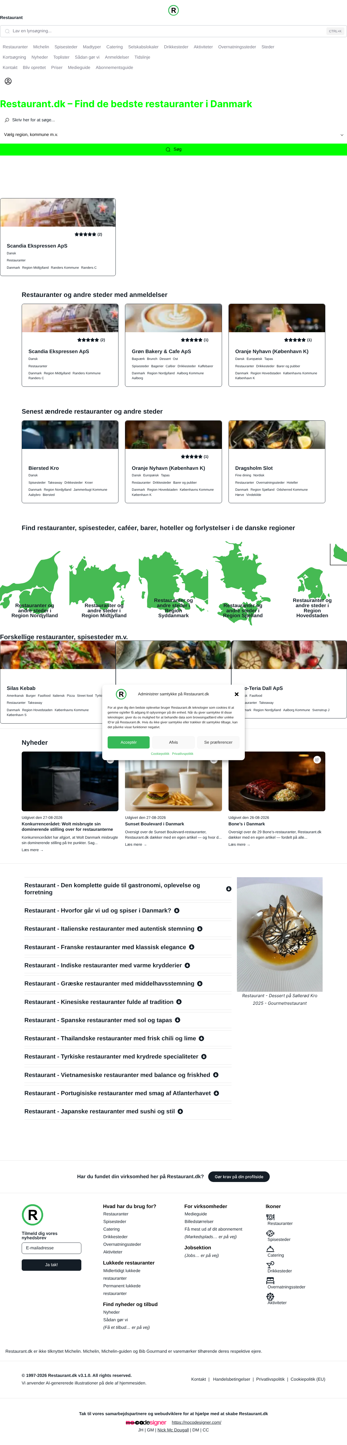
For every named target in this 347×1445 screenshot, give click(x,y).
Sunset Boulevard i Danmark (154, 824)
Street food (85, 696)
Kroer (89, 482)
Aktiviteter (112, 1252)
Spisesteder (140, 366)
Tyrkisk (100, 696)
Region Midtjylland (35, 268)
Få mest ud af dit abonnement (213, 1229)
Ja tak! (51, 1265)
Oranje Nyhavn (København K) (272, 351)
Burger (31, 696)
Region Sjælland (262, 490)
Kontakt (198, 1379)
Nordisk (258, 475)
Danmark (13, 268)
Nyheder (111, 1312)
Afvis (173, 742)
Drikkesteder (187, 366)
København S (17, 715)
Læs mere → (33, 850)
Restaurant (11, 17)
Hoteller (292, 482)
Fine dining (243, 475)
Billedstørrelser (199, 1221)
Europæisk (254, 359)
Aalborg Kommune (190, 373)
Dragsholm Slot (254, 468)
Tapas (268, 359)
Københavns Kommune (300, 373)
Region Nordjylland (161, 373)
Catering (111, 1229)
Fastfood (44, 696)
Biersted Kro (43, 468)
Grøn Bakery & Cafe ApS (161, 351)
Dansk (11, 253)
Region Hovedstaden (265, 373)
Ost (175, 359)
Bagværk (138, 359)
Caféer (170, 366)
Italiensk (59, 696)
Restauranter (16, 260)
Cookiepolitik (160, 754)
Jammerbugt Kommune (90, 490)
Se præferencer (218, 742)
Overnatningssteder (270, 482)
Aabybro (34, 495)
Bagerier (157, 366)
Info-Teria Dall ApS (260, 688)
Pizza (71, 696)
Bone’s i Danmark (247, 824)
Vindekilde (253, 495)
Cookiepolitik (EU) (308, 1379)
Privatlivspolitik (183, 754)
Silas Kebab (21, 688)
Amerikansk (15, 696)
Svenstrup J (320, 710)
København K (245, 378)
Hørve (239, 495)
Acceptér (129, 742)
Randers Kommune (65, 268)
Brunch (152, 359)
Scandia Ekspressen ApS (37, 246)
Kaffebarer (205, 366)
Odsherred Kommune (292, 490)
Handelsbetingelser (231, 1379)
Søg (177, 149)
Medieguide (196, 1214)
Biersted (49, 495)
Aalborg (137, 378)
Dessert (165, 359)
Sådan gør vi (115, 1320)
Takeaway (55, 482)
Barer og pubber (288, 366)
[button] (236, 694)
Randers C (89, 268)
